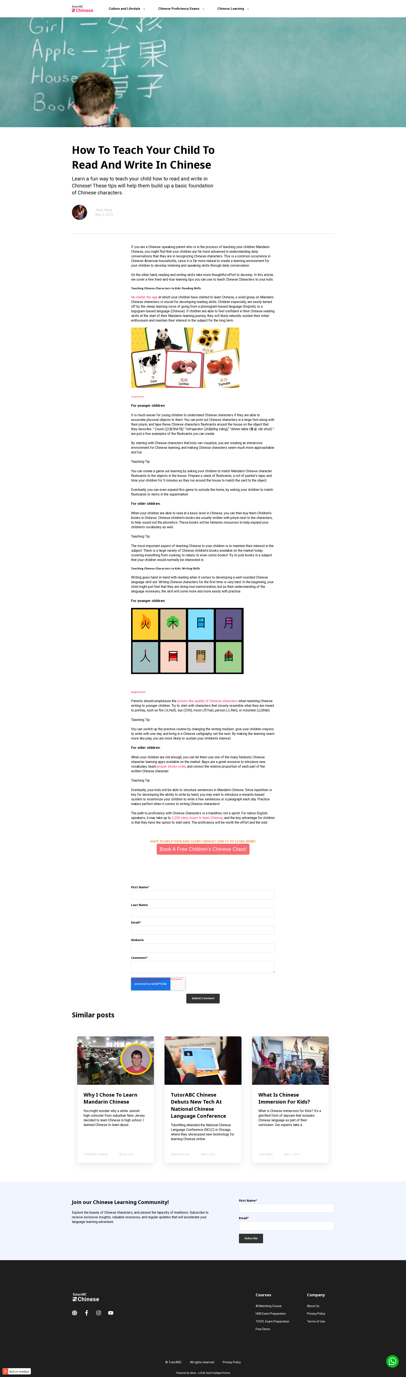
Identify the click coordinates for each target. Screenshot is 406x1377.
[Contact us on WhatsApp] (392, 1361)
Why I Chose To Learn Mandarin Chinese (110, 1098)
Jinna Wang (103, 210)
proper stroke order (171, 766)
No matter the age (144, 297)
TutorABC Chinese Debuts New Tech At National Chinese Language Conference (198, 1105)
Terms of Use (316, 1321)
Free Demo (263, 1329)
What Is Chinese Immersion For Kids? (284, 1098)
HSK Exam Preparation (271, 1313)
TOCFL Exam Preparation (272, 1321)
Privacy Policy (316, 1313)
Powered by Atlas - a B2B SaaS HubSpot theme (203, 1373)
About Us (313, 1306)
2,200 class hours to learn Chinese (197, 818)
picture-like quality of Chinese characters (207, 701)
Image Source (137, 397)
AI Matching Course (269, 1306)
